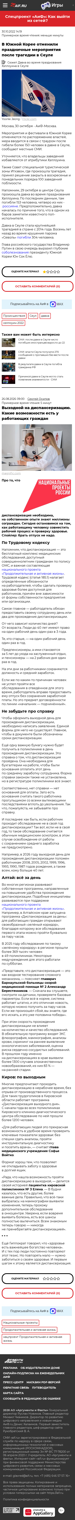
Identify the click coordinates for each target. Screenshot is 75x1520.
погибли (23, 237)
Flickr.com (29, 119)
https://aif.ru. (55, 1493)
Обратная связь (16, 1387)
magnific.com (11, 473)
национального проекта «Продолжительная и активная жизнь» (33, 571)
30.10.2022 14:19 (12, 31)
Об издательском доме (40, 1368)
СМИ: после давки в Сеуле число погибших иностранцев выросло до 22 (41, 341)
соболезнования (15, 252)
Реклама (10, 1368)
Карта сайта (13, 1393)
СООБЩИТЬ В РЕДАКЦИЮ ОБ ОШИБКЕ (32, 1398)
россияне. (10, 206)
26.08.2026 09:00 (13, 399)
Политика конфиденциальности (26, 1499)
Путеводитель (44, 1387)
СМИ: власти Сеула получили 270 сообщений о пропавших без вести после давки (43, 354)
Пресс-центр (13, 1382)
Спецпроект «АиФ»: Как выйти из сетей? (37, 18)
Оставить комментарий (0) (37, 286)
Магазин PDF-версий (43, 1382)
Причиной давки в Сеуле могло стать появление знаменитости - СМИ (40, 378)
